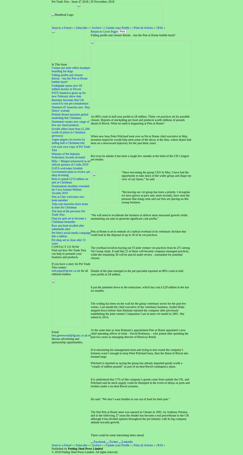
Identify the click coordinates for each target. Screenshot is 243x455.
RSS (160, 27)
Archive (96, 27)
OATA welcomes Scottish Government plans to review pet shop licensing (71, 172)
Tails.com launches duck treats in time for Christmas (70, 205)
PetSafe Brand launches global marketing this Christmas (70, 116)
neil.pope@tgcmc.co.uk (66, 270)
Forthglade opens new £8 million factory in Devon (67, 87)
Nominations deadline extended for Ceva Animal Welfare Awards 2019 (70, 190)
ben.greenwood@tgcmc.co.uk (70, 335)
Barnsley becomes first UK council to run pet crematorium (70, 101)
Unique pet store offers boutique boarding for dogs (71, 69)
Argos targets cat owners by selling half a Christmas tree (68, 141)
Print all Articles (143, 27)
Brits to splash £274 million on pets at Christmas (70, 180)
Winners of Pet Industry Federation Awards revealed (68, 155)
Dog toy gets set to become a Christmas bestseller (69, 220)
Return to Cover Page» (104, 31)
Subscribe (82, 27)
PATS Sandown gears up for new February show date (69, 94)
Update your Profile (117, 27)
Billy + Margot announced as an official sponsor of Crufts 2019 (71, 163)
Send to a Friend (61, 27)
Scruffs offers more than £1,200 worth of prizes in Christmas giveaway (71, 132)
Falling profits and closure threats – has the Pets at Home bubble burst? (70, 78)
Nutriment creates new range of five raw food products (70, 123)
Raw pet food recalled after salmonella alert (68, 227)
